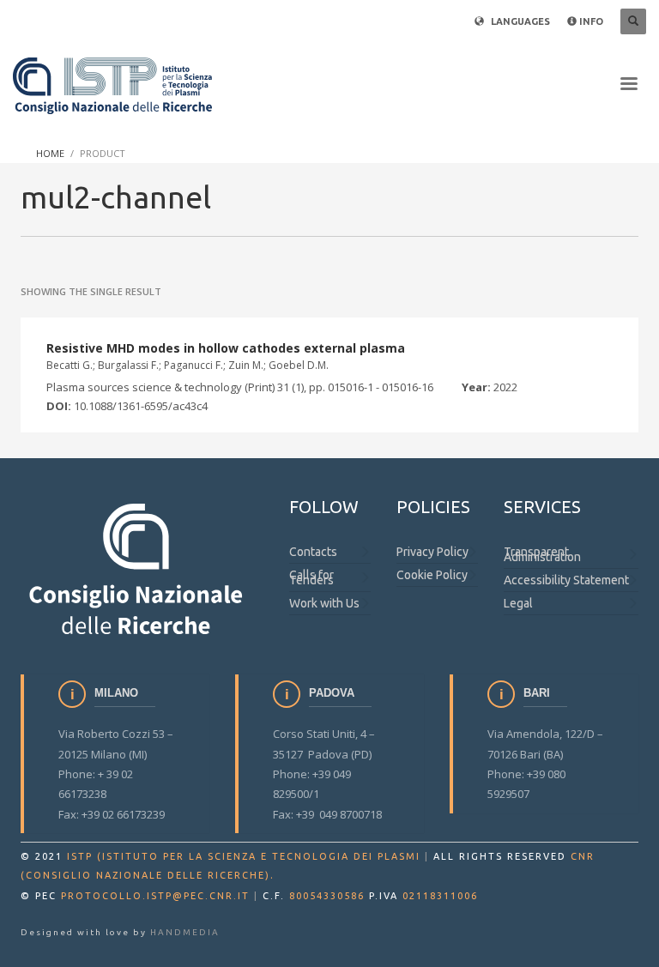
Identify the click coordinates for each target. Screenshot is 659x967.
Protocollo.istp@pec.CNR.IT (155, 896)
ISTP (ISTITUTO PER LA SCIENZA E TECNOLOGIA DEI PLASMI (243, 856)
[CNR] (138, 568)
